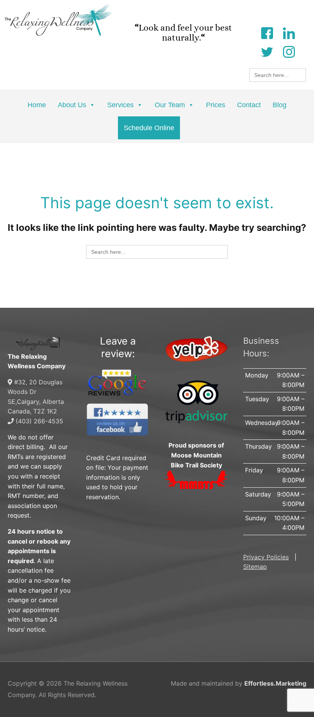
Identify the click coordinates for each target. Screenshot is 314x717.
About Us (72, 105)
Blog (279, 105)
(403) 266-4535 (38, 421)
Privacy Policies (266, 557)
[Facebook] (267, 32)
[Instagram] (289, 51)
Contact (249, 105)
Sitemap (255, 566)
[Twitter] (267, 51)
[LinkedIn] (289, 32)
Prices (215, 105)
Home (37, 105)
